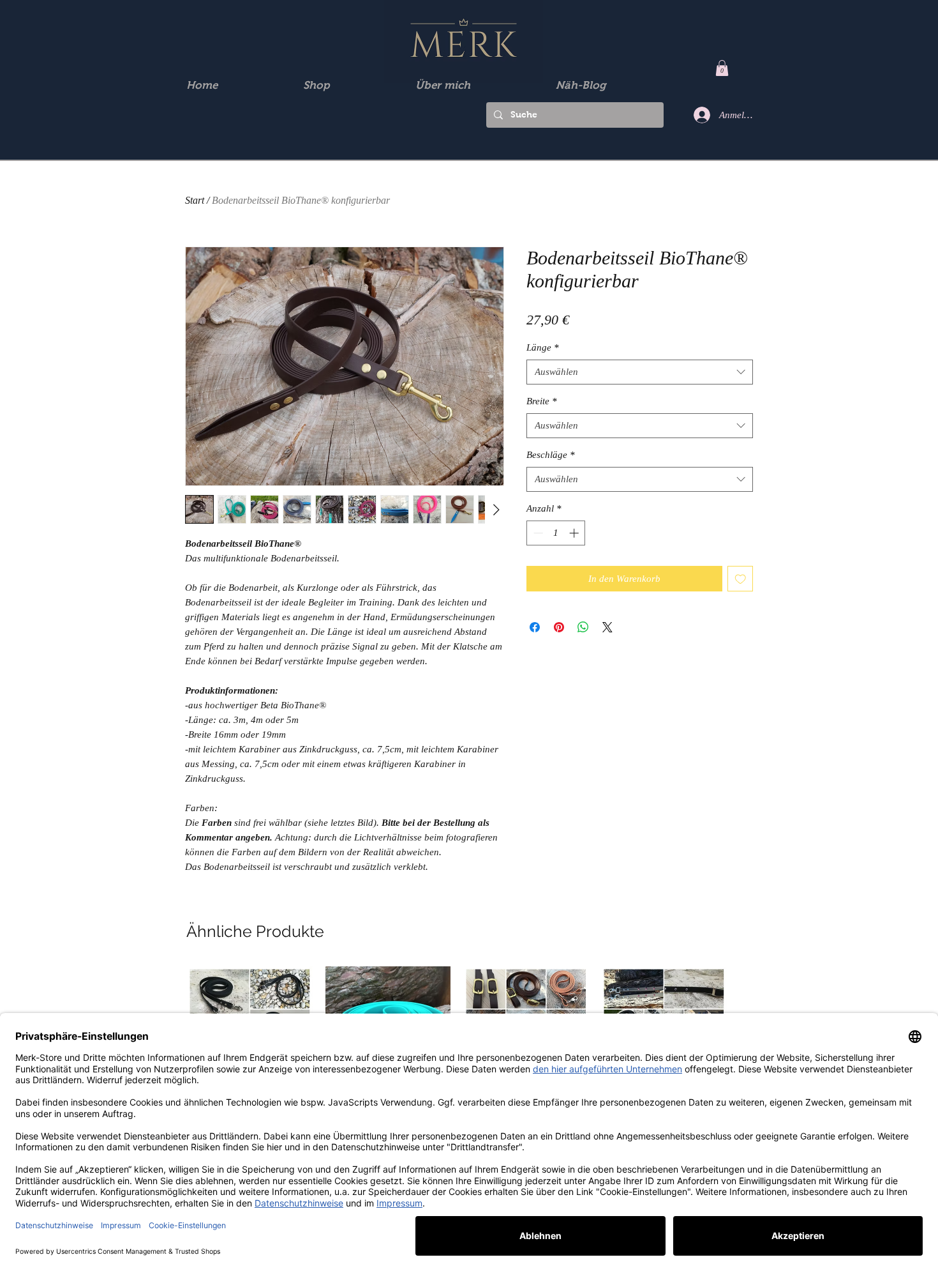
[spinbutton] (556, 533)
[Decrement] (537, 533)
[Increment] (575, 533)
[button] (722, 68)
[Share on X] (607, 627)
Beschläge (550, 455)
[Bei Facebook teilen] (534, 627)
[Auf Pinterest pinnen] (559, 627)
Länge (542, 347)
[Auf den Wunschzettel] (740, 579)
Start (194, 200)
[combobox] (639, 372)
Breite (541, 401)
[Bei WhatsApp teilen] (583, 627)
